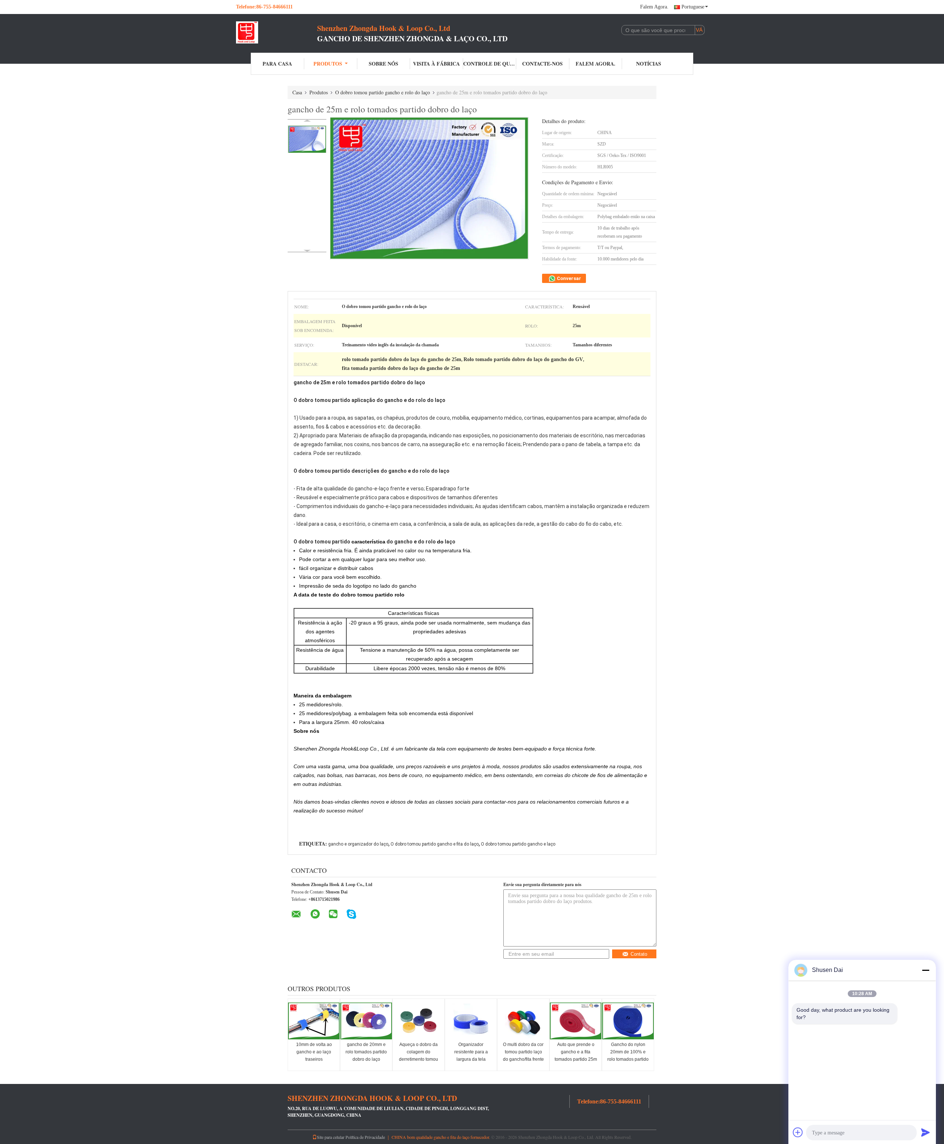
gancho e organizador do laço (358, 844)
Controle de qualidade (489, 63)
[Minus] (925, 970)
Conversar (568, 278)
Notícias (648, 63)
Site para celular (330, 1137)
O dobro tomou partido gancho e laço (518, 844)
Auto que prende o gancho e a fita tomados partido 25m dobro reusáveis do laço (576, 1059)
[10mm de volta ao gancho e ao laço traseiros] (314, 1021)
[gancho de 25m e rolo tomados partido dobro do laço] (307, 139)
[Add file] (798, 1132)
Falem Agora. (654, 7)
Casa (297, 92)
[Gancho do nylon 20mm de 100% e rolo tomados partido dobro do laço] (628, 1021)
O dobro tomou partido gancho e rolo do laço (382, 92)
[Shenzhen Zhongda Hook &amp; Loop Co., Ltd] (276, 32)
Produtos (327, 63)
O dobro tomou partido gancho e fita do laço (435, 844)
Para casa (277, 63)
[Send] (925, 1132)
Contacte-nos (542, 63)
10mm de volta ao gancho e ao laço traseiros (314, 1052)
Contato (639, 954)
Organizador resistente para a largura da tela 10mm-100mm (471, 1055)
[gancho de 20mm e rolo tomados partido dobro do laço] (366, 1021)
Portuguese (692, 7)
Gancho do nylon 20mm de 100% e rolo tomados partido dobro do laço (628, 1055)
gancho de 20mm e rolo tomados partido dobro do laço (366, 1052)
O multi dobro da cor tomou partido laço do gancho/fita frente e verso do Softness (523, 1055)
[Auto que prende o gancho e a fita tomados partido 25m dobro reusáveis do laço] (575, 1021)
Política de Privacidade (365, 1137)
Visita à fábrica (436, 63)
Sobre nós (383, 63)
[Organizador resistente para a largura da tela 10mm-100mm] (471, 1021)
